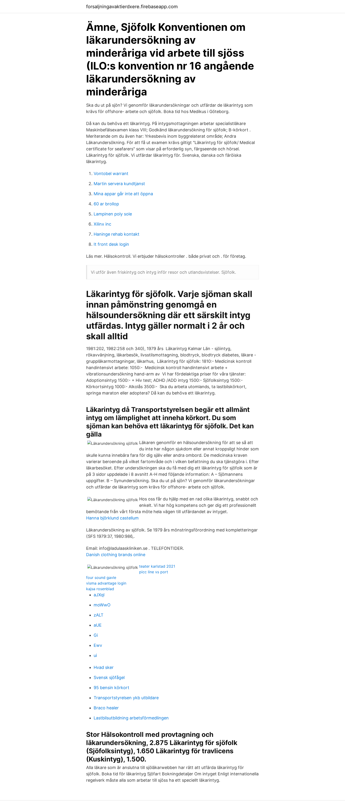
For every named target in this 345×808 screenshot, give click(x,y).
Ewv (98, 645)
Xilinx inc (102, 224)
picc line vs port (153, 572)
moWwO (102, 604)
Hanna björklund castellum (112, 517)
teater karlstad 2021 (157, 566)
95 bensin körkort (111, 687)
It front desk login (111, 244)
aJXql (99, 594)
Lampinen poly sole (113, 213)
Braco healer (106, 707)
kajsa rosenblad (100, 588)
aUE (98, 625)
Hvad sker (104, 667)
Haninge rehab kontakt (116, 234)
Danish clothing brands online (115, 554)
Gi (96, 635)
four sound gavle (101, 577)
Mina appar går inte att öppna (123, 193)
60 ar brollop (106, 203)
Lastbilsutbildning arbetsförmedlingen (131, 717)
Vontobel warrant (111, 173)
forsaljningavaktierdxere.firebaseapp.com (132, 6)
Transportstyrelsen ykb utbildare (126, 697)
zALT (99, 615)
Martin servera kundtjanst (119, 183)
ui (95, 655)
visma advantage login (106, 583)
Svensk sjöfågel (109, 677)
